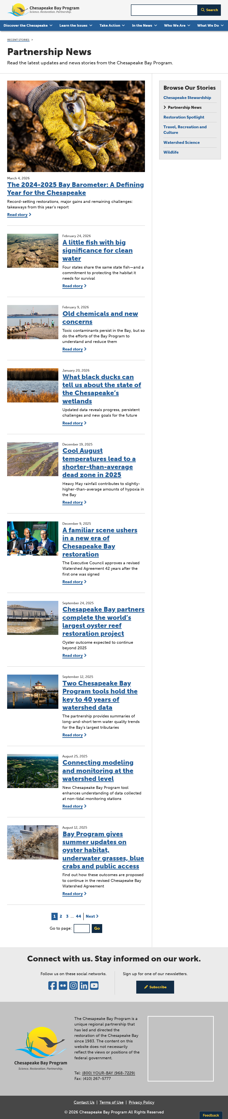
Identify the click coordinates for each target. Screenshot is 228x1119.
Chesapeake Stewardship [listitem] (187, 97)
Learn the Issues (73, 25)
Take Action (110, 25)
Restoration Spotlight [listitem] (183, 117)
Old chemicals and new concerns (100, 318)
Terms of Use (112, 1102)
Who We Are (174, 25)
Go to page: (61, 928)
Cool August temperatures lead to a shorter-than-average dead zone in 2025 (99, 463)
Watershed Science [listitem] (181, 142)
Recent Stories (18, 39)
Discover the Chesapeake (26, 25)
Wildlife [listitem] (171, 152)
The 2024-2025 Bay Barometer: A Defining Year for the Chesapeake (75, 189)
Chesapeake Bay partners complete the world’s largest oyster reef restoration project (103, 621)
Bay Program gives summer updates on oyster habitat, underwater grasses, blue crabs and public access (103, 850)
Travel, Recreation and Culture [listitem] (185, 130)
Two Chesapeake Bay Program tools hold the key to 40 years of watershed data (100, 695)
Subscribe (158, 987)
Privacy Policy (141, 1102)
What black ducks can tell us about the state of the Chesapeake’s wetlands (101, 389)
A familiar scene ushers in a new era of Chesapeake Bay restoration (99, 542)
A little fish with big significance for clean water (97, 250)
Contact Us (84, 1102)
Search (212, 10)
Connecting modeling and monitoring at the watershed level (98, 771)
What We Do (208, 25)
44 (79, 916)
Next (90, 916)
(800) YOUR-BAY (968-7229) (108, 1073)
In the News (142, 25)
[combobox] (164, 10)
